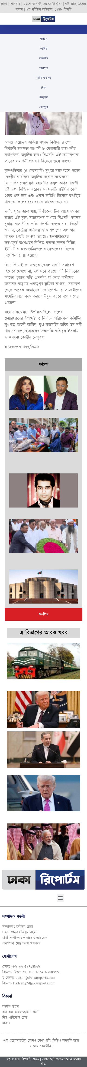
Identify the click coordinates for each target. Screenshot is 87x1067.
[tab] (43, 364)
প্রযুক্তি (43, 97)
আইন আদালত (43, 77)
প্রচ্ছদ (43, 38)
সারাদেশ (43, 68)
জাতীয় (43, 48)
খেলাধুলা (43, 107)
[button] (60, 898)
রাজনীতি (43, 58)
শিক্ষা (43, 87)
